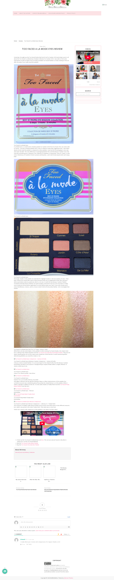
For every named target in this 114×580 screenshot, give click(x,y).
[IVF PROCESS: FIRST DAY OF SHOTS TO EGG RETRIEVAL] (81, 76)
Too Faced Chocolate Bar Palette (30, 445)
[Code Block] (36, 527)
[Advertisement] (57, 27)
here (42, 440)
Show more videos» (94, 84)
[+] (43, 527)
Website (32, 452)
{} (40, 527)
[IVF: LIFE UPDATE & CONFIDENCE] (94, 76)
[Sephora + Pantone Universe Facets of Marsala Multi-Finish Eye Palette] (49, 471)
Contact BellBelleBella (39, 13)
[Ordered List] (30, 527)
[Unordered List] (32, 527)
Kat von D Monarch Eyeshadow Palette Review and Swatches (56, 489)
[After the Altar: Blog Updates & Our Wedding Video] (35, 471)
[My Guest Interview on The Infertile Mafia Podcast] (21, 471)
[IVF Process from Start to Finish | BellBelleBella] (94, 68)
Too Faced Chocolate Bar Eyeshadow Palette (51, 352)
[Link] (38, 527)
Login (68, 517)
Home (15, 13)
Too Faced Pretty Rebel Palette (29, 443)
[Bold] (21, 527)
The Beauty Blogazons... (63, 468)
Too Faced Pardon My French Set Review (26, 488)
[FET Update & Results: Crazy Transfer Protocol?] (81, 68)
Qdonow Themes (68, 578)
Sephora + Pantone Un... (49, 480)
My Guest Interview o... (21, 480)
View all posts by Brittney (22, 452)
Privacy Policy (71, 13)
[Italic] (23, 527)
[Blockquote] (34, 527)
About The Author (24, 13)
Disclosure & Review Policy (57, 13)
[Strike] (28, 527)
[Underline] (25, 527)
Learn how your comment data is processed (47, 530)
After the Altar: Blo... (35, 479)
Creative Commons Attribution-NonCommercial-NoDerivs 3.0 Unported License (57, 567)
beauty (21, 41)
